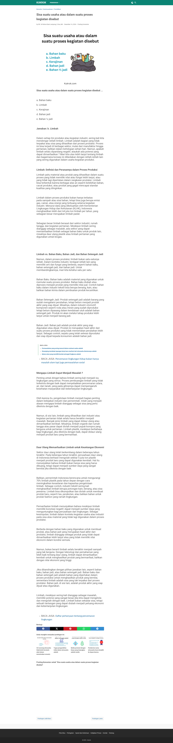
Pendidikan (54, 2)
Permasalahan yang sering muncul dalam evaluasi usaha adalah (62, 348)
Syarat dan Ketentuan (82, 733)
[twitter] (56, 628)
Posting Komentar (83, 24)
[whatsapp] (84, 628)
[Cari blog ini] (135, 2)
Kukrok (41, 2)
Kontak (105, 733)
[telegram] (97, 628)
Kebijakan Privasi (96, 733)
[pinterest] (70, 628)
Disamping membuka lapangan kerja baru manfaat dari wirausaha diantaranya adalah (69, 351)
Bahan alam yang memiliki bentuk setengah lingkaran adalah (61, 354)
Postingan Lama (97, 718)
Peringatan (70, 733)
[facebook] (43, 628)
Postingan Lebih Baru (44, 718)
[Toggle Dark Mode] (132, 2)
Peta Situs (62, 733)
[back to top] (169, 738)
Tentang (111, 733)
